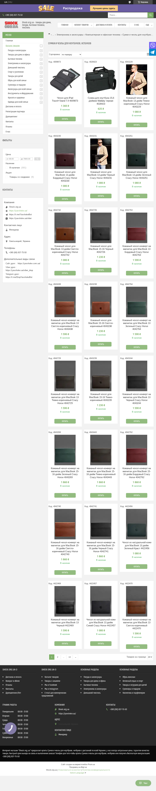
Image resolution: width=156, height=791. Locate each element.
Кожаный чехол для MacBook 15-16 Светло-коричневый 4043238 (100, 323)
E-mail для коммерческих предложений (54, 694)
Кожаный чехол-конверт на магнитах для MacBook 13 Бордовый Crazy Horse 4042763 (136, 250)
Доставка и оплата (104, 25)
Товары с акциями (52, 681)
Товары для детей (15, 76)
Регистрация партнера (15, 111)
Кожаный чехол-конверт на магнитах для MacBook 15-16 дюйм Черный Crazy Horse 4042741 (101, 547)
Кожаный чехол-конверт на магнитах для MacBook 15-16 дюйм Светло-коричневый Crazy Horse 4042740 (65, 548)
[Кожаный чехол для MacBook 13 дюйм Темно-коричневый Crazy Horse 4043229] (136, 79)
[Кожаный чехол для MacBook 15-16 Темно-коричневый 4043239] (101, 376)
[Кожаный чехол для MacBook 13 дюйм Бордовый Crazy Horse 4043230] (65, 153)
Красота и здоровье (16, 98)
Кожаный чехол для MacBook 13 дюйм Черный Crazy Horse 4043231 (101, 175)
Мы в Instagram (51, 689)
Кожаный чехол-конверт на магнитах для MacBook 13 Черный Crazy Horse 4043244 (136, 398)
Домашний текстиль (16, 67)
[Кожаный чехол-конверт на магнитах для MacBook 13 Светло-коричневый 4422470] (136, 601)
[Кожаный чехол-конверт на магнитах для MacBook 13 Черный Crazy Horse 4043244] (136, 376)
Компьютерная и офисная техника (102, 34)
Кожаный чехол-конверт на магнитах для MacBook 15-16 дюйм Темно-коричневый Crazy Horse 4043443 (100, 473)
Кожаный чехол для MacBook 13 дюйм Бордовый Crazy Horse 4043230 (65, 176)
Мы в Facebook (51, 685)
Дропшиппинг (11, 116)
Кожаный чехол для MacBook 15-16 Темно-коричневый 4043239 (101, 397)
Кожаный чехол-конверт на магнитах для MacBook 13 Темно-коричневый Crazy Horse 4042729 (65, 398)
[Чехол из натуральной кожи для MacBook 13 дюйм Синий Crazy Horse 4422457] (101, 601)
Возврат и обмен (13, 681)
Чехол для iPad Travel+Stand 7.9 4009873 (65, 99)
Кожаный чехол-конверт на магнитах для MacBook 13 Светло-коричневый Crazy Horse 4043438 (65, 324)
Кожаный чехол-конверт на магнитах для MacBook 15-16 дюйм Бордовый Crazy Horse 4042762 (136, 473)
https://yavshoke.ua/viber (20, 218)
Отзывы (9, 127)
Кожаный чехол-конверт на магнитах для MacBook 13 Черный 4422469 (65, 622)
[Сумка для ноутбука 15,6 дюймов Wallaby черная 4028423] (101, 79)
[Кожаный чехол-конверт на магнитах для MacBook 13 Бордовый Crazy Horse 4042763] (136, 228)
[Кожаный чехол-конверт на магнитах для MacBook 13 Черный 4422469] (65, 601)
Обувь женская (129, 677)
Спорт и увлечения (16, 72)
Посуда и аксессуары (17, 50)
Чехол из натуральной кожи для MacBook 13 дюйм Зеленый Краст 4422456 (136, 545)
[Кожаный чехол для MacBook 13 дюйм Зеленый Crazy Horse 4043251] (136, 153)
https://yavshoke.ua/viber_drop (19, 270)
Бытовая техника (15, 59)
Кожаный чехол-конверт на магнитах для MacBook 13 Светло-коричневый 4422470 (136, 624)
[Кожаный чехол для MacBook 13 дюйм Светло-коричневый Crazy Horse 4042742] (65, 228)
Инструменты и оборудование (20, 93)
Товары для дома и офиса (19, 55)
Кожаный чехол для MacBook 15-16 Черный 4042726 (101, 249)
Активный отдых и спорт (133, 681)
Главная (64, 25)
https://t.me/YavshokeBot (20, 214)
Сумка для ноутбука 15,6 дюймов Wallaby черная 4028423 (101, 101)
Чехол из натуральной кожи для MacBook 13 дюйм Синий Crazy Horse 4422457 (100, 622)
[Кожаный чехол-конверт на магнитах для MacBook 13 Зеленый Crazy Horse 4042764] (136, 302)
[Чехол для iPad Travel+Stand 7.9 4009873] (65, 79)
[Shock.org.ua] (11, 25)
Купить (65, 119)
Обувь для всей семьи (17, 80)
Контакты (122, 25)
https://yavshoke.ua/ (18, 211)
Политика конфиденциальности (96, 770)
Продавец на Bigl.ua (78, 767)
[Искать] (150, 15)
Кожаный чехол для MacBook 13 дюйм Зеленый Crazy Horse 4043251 (136, 175)
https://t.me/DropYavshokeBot (19, 277)
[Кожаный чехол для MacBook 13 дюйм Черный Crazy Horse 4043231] (101, 153)
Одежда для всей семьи (18, 102)
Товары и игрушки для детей (135, 685)
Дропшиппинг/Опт (13, 693)
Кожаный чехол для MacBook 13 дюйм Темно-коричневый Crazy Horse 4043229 (136, 102)
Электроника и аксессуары (70, 34)
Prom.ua (91, 764)
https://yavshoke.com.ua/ (29, 263)
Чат (145, 783)
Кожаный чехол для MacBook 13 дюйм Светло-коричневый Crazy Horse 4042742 (65, 250)
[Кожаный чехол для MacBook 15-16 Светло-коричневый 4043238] (101, 302)
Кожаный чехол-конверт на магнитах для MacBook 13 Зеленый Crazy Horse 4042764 (136, 324)
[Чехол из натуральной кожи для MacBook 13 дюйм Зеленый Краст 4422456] (136, 524)
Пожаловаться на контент (69, 770)
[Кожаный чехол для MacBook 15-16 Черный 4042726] (101, 228)
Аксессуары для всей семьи (19, 89)
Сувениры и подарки (17, 85)
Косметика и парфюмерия (134, 693)
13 (70, 657)
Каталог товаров (81, 25)
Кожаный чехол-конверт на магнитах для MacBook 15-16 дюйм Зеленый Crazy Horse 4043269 (65, 473)
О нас (136, 25)
